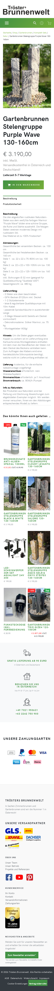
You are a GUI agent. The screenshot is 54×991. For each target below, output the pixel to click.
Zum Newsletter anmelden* (22, 955)
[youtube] (20, 877)
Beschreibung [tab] (10, 198)
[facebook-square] (10, 877)
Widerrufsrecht (31, 978)
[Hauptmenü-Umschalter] (7, 23)
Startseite (7, 32)
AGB (7, 978)
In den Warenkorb (26, 184)
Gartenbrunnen (25, 32)
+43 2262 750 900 (27, 713)
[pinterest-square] (31, 877)
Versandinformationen (16, 899)
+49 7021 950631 (27, 710)
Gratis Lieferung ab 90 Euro (27, 660)
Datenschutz (16, 978)
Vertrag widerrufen (38, 983)
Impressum (44, 978)
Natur (5, 36)
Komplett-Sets (40, 32)
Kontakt (9, 896)
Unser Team (11, 862)
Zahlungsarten (12, 903)
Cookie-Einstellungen (17, 983)
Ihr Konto (9, 893)
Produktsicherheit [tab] (12, 204)
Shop (15, 32)
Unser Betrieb (12, 865)
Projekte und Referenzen (17, 869)
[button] (35, 23)
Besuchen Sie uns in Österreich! (27, 685)
